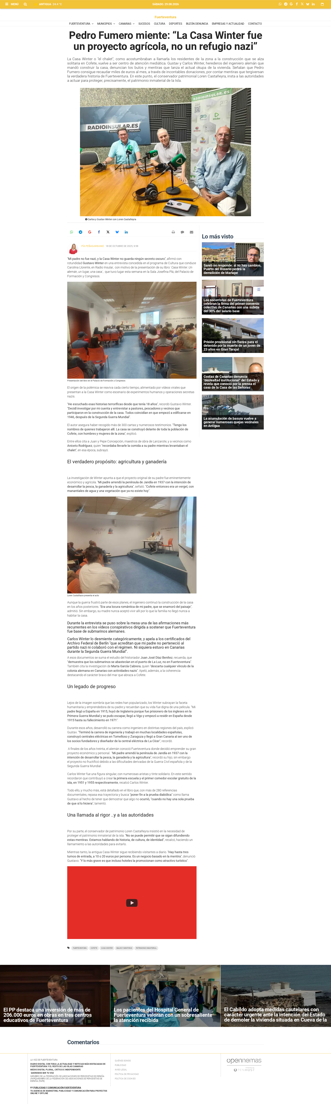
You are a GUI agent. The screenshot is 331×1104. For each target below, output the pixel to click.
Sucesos (144, 23)
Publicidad (120, 1065)
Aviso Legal (121, 1069)
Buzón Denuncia (197, 23)
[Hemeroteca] (322, 4)
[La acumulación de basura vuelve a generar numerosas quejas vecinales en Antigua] (233, 411)
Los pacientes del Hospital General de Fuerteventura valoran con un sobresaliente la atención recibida (163, 1015)
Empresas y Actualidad (228, 23)
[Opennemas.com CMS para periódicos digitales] (244, 1065)
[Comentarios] (182, 232)
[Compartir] (281, 4)
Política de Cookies (125, 1078)
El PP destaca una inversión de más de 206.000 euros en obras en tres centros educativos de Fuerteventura (47, 1015)
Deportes (175, 23)
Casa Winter (107, 948)
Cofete (94, 948)
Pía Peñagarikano (92, 246)
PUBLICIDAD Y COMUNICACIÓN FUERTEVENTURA (57, 1087)
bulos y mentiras (124, 948)
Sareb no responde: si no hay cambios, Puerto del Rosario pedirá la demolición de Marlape (232, 269)
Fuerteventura (165, 17)
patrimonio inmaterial (146, 948)
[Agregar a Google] (292, 4)
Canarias (125, 23)
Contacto (255, 23)
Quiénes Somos (123, 1061)
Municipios (104, 23)
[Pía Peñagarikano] (72, 248)
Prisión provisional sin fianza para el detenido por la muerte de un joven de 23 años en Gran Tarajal (232, 345)
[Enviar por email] (191, 232)
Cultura (159, 23)
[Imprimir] (173, 232)
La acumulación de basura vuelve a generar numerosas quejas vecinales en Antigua (231, 422)
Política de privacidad (127, 1074)
